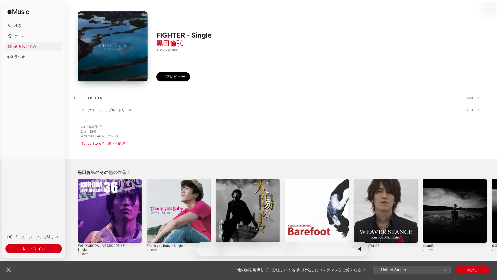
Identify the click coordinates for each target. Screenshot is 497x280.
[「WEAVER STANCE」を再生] (360, 236)
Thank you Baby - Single (166, 181)
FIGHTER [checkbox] (95, 98)
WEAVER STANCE (368, 181)
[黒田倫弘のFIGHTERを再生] (83, 98)
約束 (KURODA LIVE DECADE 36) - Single (105, 183)
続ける (472, 270)
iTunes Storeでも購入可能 (101, 143)
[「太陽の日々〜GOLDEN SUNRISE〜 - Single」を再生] (222, 236)
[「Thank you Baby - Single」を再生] (153, 236)
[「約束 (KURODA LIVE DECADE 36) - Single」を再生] (84, 236)
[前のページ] (72, 210)
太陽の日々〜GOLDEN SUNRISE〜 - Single (243, 183)
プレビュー (466, 98)
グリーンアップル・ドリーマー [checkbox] (111, 110)
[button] (34, 25)
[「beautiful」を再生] (429, 236)
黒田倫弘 (169, 43)
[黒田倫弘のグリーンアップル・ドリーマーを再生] (83, 110)
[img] (18, 12)
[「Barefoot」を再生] (291, 236)
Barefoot (292, 181)
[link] (104, 172)
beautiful (430, 181)
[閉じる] (8, 270)
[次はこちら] (353, 249)
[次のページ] (491, 210)
